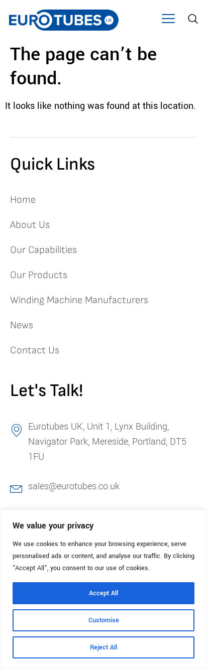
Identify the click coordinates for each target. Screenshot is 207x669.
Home (23, 200)
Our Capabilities (43, 250)
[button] (168, 20)
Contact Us (34, 350)
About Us (30, 225)
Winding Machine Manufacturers (79, 300)
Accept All (103, 593)
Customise (103, 620)
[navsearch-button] (191, 20)
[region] (103, 589)
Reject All (103, 647)
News (21, 325)
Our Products (38, 275)
